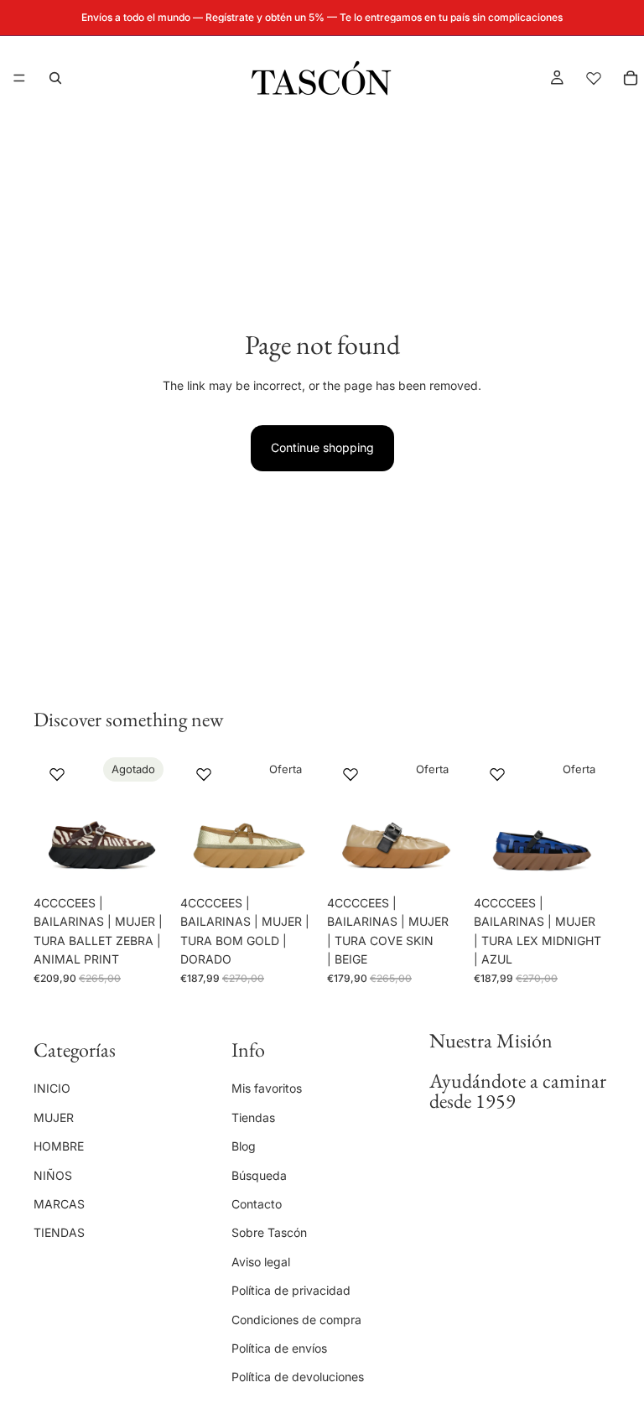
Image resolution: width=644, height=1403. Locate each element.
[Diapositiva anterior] (52, 818)
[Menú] (19, 78)
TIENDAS (59, 1232)
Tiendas (253, 1116)
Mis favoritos (266, 1088)
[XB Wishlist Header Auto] (593, 78)
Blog (243, 1146)
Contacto (256, 1203)
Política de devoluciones (297, 1376)
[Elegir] (291, 861)
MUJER (54, 1116)
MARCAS (59, 1203)
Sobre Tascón (269, 1232)
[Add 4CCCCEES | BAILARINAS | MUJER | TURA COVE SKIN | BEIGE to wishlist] (350, 774)
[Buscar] (55, 78)
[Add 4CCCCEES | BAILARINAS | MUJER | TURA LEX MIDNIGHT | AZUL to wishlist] (497, 774)
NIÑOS (53, 1174)
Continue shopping (322, 447)
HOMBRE (59, 1146)
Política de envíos (279, 1347)
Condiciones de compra (296, 1319)
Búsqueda (259, 1174)
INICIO (52, 1088)
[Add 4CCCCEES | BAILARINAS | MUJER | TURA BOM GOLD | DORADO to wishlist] (204, 774)
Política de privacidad (291, 1290)
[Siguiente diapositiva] (151, 818)
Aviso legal (260, 1261)
